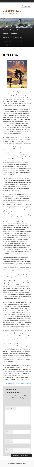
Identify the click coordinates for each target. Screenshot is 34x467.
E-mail (9, 440)
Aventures (5, 33)
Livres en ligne (18, 44)
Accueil (5, 30)
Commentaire (10, 408)
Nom (9, 431)
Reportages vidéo (7, 44)
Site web (8, 450)
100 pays (12, 30)
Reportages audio (7, 41)
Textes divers (18, 41)
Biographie (14, 33)
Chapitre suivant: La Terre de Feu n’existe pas (18, 383)
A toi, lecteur (20, 30)
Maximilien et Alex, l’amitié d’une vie (12, 37)
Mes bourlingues (12, 10)
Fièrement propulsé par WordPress (17, 463)
